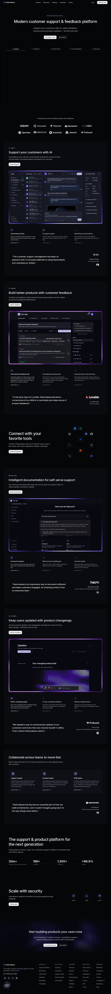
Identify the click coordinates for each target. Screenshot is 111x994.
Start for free (102, 2)
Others (71, 987)
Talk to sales (13, 904)
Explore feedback (15, 305)
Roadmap (99, 984)
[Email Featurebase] (4, 978)
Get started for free (50, 945)
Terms (84, 987)
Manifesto (99, 967)
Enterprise (58, 971)
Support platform (44, 967)
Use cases (86, 977)
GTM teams (58, 980)
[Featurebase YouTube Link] (16, 978)
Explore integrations (15, 451)
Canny (71, 974)
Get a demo (62, 37)
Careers (98, 974)
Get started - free (50, 37)
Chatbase (72, 984)
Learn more (67, 107)
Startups (57, 967)
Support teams (59, 974)
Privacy (85, 980)
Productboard (73, 977)
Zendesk (71, 971)
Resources (46, 2)
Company (54, 2)
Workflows (42, 971)
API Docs (85, 971)
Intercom (71, 967)
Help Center (42, 974)
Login (92, 2)
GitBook (71, 980)
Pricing (70, 2)
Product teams (59, 977)
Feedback (42, 977)
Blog (97, 987)
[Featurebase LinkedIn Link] (8, 978)
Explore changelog (15, 632)
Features (38, 2)
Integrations (86, 974)
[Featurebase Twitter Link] (12, 978)
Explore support (14, 164)
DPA (84, 984)
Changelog (42, 984)
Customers (63, 2)
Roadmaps (42, 980)
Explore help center (15, 492)
